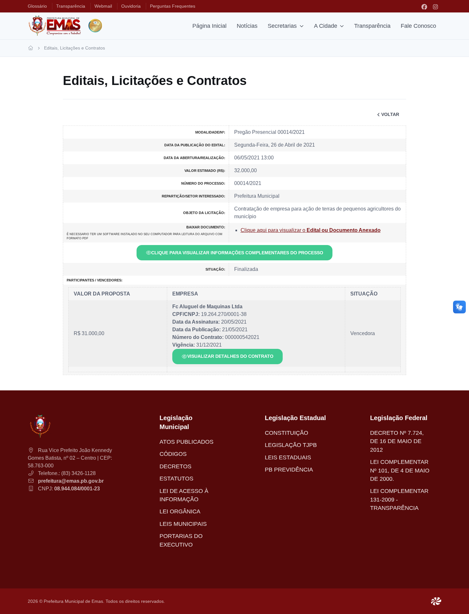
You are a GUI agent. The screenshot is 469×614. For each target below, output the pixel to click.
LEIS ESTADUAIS (288, 457)
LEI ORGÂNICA (180, 511)
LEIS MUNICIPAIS (183, 524)
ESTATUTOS (176, 478)
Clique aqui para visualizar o (311, 230)
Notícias (247, 26)
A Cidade (325, 26)
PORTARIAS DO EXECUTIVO (181, 540)
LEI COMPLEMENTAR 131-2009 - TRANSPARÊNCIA (399, 499)
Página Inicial (209, 26)
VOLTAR (390, 114)
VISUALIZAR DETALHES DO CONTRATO (230, 356)
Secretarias (282, 26)
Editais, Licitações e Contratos (74, 47)
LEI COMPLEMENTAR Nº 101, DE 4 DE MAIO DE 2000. (399, 470)
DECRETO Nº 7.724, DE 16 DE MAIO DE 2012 (397, 441)
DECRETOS (175, 466)
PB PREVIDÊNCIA (289, 469)
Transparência (372, 26)
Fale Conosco (418, 26)
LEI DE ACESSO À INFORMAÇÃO (184, 495)
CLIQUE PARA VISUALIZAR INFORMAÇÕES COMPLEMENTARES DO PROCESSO (237, 252)
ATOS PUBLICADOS (186, 442)
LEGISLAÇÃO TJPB (291, 445)
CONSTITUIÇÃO (286, 433)
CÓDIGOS (173, 454)
